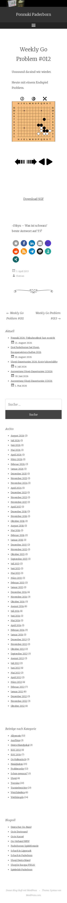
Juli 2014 (15, 611)
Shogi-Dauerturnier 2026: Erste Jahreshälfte (34, 361)
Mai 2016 (15, 530)
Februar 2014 (17, 630)
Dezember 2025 (19, 473)
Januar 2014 (17, 634)
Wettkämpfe (17, 797)
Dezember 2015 (19, 544)
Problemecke (17, 768)
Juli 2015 (15, 563)
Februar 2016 (17, 535)
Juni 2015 (15, 568)
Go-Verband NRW (20, 841)
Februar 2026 (18, 464)
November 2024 (19, 483)
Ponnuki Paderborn (33, 14)
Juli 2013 (15, 663)
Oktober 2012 (18, 706)
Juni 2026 (16, 445)
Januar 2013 (17, 691)
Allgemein (16, 735)
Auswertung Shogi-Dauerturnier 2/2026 (32, 371)
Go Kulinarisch (18, 759)
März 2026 (16, 459)
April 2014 (16, 625)
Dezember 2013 (19, 639)
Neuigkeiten (17, 764)
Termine (15, 783)
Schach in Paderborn (21, 855)
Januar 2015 (17, 587)
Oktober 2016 (18, 521)
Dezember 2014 (19, 592)
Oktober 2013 (18, 649)
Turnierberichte (19, 787)
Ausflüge (15, 740)
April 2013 (16, 677)
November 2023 (19, 497)
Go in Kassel (17, 836)
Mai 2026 (16, 450)
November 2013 (19, 644)
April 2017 (16, 506)
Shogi (14, 778)
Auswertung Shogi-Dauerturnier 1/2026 (31, 381)
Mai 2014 (15, 620)
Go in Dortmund (19, 831)
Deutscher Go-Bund (21, 827)
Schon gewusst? (19, 773)
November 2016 (19, 516)
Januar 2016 (17, 540)
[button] (16, 243)
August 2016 (17, 525)
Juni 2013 (15, 667)
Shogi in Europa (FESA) (23, 865)
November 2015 (19, 549)
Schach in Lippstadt (21, 850)
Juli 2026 (15, 440)
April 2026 (16, 454)
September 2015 (19, 559)
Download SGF (33, 199)
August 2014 (17, 606)
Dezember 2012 (19, 696)
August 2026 (17, 435)
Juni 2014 (15, 615)
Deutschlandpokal (20, 745)
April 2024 (16, 487)
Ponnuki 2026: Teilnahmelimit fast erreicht (33, 337)
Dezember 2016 (19, 511)
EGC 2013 (16, 749)
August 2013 (17, 658)
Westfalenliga (18, 792)
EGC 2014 (16, 754)
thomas (20, 276)
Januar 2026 (17, 468)
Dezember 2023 (19, 492)
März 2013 (16, 682)
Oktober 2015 (18, 554)
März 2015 (16, 578)
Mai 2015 (15, 573)
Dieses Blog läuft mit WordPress (21, 890)
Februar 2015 (17, 582)
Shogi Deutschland (20, 860)
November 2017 (19, 502)
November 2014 (19, 596)
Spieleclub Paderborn (21, 869)
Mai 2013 (15, 672)
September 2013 (19, 653)
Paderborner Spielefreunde (24, 845)
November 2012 (19, 701)
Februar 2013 (17, 687)
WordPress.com (33, 895)
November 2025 (19, 478)
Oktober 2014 (18, 601)
